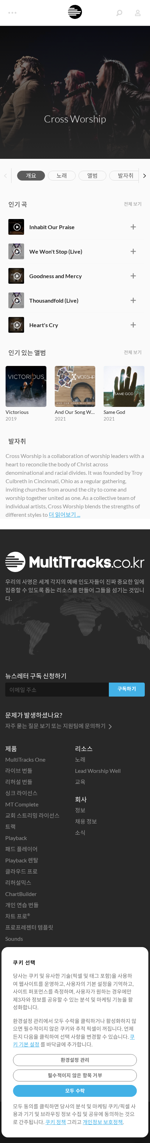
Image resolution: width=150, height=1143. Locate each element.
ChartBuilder (21, 893)
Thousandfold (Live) (53, 300)
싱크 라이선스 (21, 793)
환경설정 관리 (75, 1060)
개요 (31, 175)
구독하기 (127, 689)
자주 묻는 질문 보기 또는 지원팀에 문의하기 (56, 725)
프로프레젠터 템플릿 (29, 927)
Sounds (14, 938)
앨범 (92, 175)
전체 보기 (133, 204)
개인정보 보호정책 (103, 1122)
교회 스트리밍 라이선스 (32, 815)
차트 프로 (17, 916)
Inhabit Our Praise (52, 227)
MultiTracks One (25, 759)
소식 (80, 832)
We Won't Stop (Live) (55, 251)
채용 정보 (86, 821)
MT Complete (21, 804)
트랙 (10, 826)
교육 (80, 781)
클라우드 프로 (21, 871)
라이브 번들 (18, 770)
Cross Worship (75, 119)
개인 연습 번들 (22, 905)
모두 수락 (75, 1091)
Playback (16, 837)
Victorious (17, 412)
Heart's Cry (43, 325)
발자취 (126, 175)
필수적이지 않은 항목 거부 (75, 1075)
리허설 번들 (18, 781)
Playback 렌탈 (21, 860)
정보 (80, 810)
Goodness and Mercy (55, 276)
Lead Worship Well (98, 770)
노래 (62, 175)
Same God (114, 412)
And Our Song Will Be (75, 412)
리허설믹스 (18, 882)
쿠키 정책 (55, 1122)
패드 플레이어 (21, 849)
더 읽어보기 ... (64, 514)
